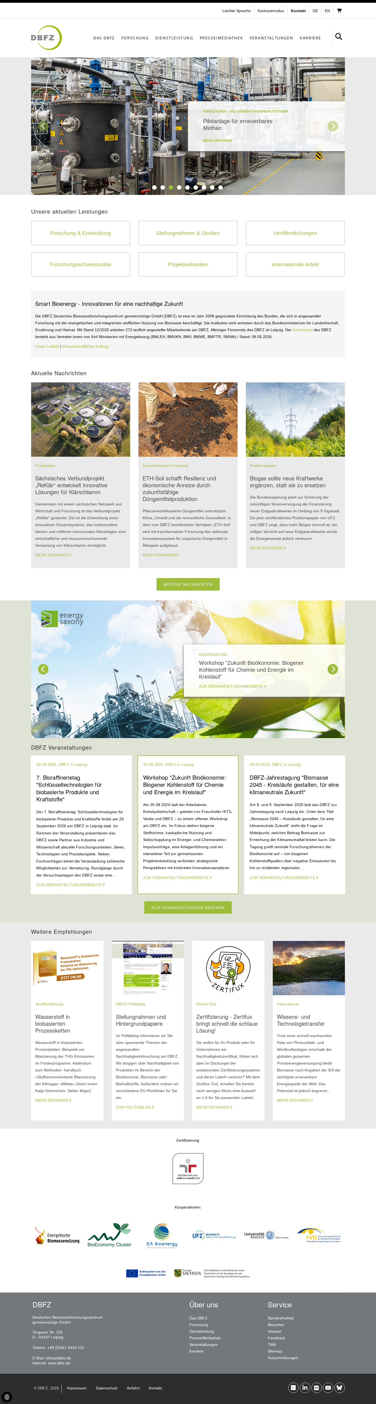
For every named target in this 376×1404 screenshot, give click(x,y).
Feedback (276, 1338)
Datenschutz (107, 1388)
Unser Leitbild (47, 346)
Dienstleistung (174, 37)
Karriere (310, 37)
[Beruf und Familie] (188, 1184)
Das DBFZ (104, 37)
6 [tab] (196, 187)
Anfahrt (133, 1388)
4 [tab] (179, 187)
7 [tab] (204, 187)
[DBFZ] (46, 38)
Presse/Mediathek (221, 37)
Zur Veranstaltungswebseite (231, 686)
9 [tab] (220, 187)
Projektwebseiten (188, 264)
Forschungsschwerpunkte (80, 264)
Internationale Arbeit (295, 264)
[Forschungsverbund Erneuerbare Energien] (319, 1250)
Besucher (276, 1325)
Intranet (274, 1331)
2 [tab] (162, 187)
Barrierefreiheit (281, 1318)
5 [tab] (187, 187)
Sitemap (275, 1351)
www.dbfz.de (59, 1363)
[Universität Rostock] (266, 1250)
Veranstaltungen (271, 37)
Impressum (76, 1388)
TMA (272, 1344)
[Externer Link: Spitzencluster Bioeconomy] (110, 1250)
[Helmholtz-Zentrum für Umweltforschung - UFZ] (214, 1250)
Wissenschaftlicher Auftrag (85, 346)
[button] (271, 11)
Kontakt (155, 1388)
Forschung (135, 37)
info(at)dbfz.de (58, 1358)
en (327, 11)
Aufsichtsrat (303, 330)
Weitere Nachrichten (188, 584)
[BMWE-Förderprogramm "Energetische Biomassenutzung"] (57, 1250)
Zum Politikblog (133, 1107)
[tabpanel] (188, 126)
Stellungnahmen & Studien (188, 233)
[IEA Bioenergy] (162, 1250)
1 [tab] (154, 187)
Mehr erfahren (51, 555)
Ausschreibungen (283, 1358)
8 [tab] (212, 187)
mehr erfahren (217, 141)
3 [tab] (171, 187)
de (315, 11)
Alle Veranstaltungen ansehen (188, 907)
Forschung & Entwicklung (80, 233)
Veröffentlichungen (295, 233)
